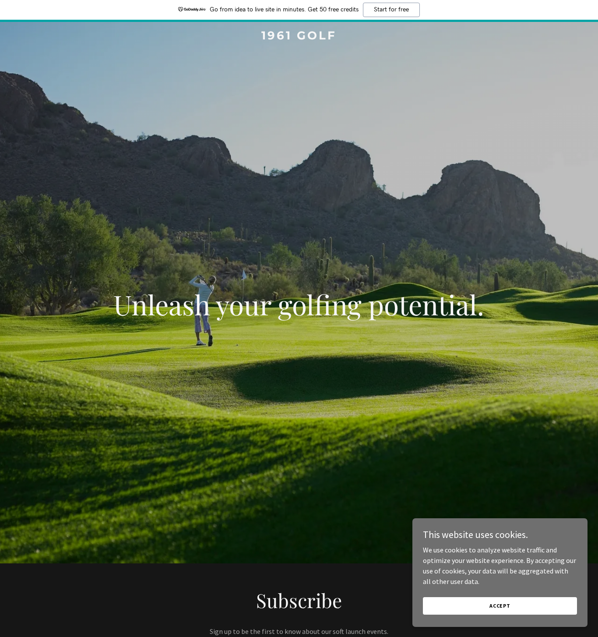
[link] (298, 36)
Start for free (391, 10)
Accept (499, 605)
